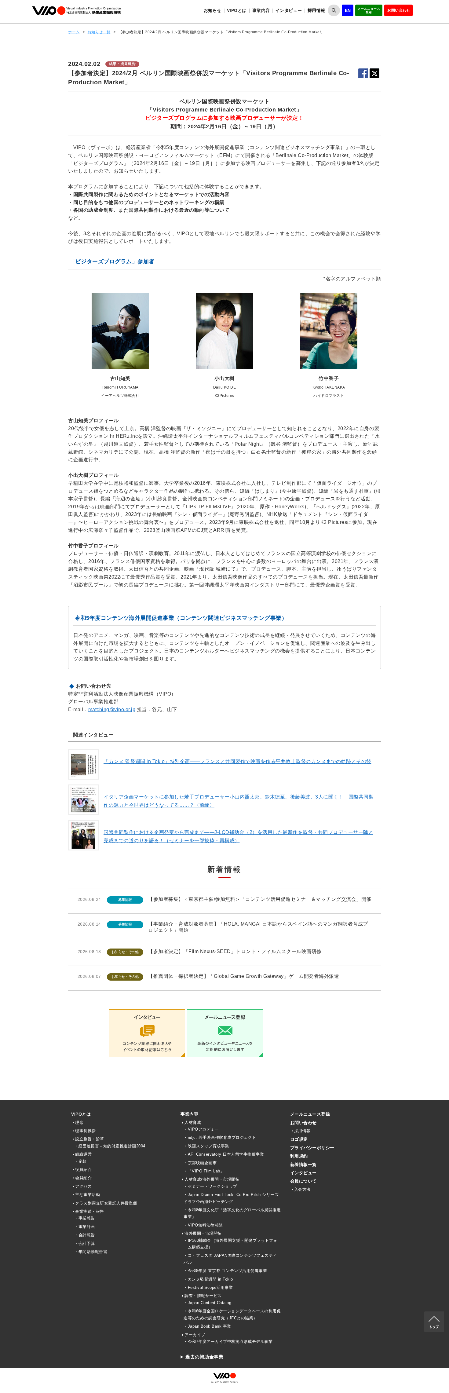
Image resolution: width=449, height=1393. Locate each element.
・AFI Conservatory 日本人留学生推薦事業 (224, 1154)
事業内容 (189, 1114)
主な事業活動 (87, 1194)
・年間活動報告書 (90, 1251)
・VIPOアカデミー (201, 1129)
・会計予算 (84, 1243)
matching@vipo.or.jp (112, 709)
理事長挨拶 (85, 1130)
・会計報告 (84, 1235)
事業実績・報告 (89, 1211)
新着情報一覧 (303, 1164)
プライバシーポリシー (312, 1147)
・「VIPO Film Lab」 (204, 1171)
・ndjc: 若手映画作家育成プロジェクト (220, 1137)
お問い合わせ (398, 10)
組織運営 (83, 1154)
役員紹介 (83, 1169)
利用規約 (299, 1156)
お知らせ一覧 (99, 32)
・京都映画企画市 (200, 1163)
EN (348, 10)
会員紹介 (83, 1177)
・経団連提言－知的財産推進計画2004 (109, 1146)
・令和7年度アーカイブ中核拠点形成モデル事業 (228, 1341)
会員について (303, 1181)
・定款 (80, 1161)
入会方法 (302, 1189)
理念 (79, 1122)
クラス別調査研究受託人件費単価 (106, 1203)
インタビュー (289, 10)
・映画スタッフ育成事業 (206, 1146)
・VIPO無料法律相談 (203, 1225)
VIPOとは (81, 1114)
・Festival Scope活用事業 (208, 1287)
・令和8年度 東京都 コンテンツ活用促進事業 (225, 1270)
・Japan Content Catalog (207, 1302)
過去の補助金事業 (204, 1356)
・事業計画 (84, 1226)
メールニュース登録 (369, 10)
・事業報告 (84, 1218)
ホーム (74, 32)
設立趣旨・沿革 (89, 1139)
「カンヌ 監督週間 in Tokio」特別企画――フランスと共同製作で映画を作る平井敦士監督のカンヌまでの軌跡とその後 (237, 761)
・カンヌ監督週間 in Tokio (208, 1279)
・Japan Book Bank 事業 (207, 1326)
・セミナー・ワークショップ (210, 1186)
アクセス (83, 1186)
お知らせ (212, 10)
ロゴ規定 (299, 1139)
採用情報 (316, 10)
